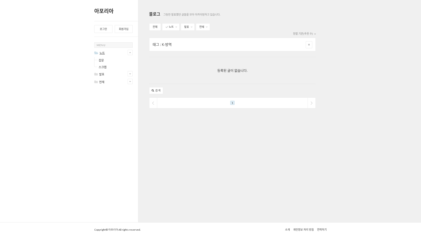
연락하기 (322, 230)
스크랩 (103, 67)
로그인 (103, 29)
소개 (287, 230)
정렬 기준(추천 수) (303, 34)
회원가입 (123, 29)
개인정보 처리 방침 (303, 230)
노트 (171, 27)
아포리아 (104, 10)
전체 (155, 27)
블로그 (154, 14)
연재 (202, 27)
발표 (187, 27)
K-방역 (167, 44)
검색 (157, 90)
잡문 (101, 60)
